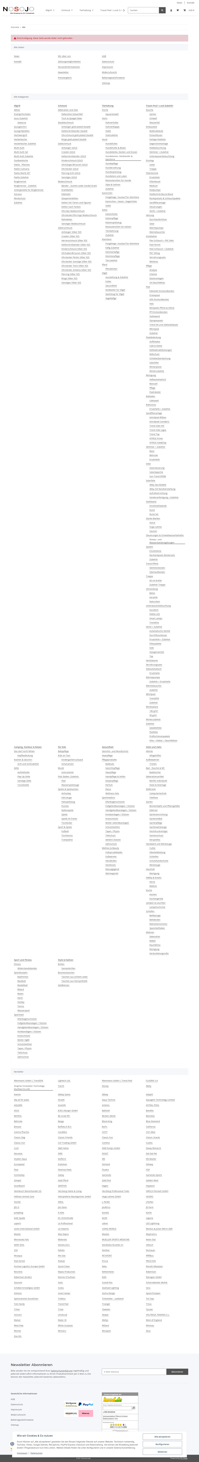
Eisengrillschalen (22, 114)
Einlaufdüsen (155, 135)
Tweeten (106, 1309)
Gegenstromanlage (158, 143)
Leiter (152, 164)
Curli (16, 1148)
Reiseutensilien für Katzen (118, 226)
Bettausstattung (108, 1418)
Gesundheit (111, 285)
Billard (20, 989)
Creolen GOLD (68, 152)
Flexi (16, 1169)
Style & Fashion (112, 184)
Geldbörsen (63, 985)
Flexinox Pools (65, 1169)
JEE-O (16, 1207)
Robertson (151, 1271)
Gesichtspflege (112, 768)
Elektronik (151, 789)
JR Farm (149, 1207)
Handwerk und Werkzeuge (159, 843)
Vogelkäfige (110, 298)
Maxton (105, 1234)
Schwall (153, 118)
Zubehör (18, 202)
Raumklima (154, 945)
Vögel (104, 273)
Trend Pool (63, 1304)
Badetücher (155, 772)
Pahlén (61, 1250)
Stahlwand (154, 316)
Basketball (22, 985)
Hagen (105, 1185)
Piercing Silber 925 (70, 274)
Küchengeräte (156, 898)
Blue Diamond (153, 1121)
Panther (106, 1250)
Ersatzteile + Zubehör (159, 409)
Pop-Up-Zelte (23, 776)
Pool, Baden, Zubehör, (68, 776)
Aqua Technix (108, 1099)
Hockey (20, 1002)
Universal (62, 1314)
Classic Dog (19, 1137)
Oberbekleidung (157, 852)
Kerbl (104, 1218)
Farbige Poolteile (157, 139)
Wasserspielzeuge (70, 784)
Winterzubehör (156, 371)
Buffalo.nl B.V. (65, 1126)
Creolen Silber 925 (70, 236)
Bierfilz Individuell (158, 780)
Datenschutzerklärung (62, 1370)
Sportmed (19, 1014)
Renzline (18, 1271)
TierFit (61, 1086)
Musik (61, 768)
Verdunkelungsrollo (159, 953)
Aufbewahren (152, 759)
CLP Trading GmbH (67, 1142)
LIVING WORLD (109, 1228)
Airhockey (66, 793)
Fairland (106, 1164)
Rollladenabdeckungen (160, 350)
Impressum (22, 1453)
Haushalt (150, 869)
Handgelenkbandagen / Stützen (120, 810)
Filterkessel (154, 181)
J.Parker (149, 1201)
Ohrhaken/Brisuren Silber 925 (76, 253)
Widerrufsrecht (109, 72)
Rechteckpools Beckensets (162, 555)
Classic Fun (107, 1137)
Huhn (104, 118)
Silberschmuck (65, 227)
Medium (153, 185)
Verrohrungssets (157, 257)
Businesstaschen (66, 972)
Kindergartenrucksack (72, 759)
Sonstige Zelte (24, 780)
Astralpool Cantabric (159, 421)
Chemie (153, 274)
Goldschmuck (64, 143)
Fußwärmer (111, 856)
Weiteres (153, 261)
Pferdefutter (111, 268)
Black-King (107, 1121)
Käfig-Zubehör (112, 247)
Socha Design (108, 1293)
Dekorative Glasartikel (72, 114)
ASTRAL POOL (152, 1105)
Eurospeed (19, 1164)
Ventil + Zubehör (157, 211)
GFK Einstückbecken (159, 299)
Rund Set (153, 514)
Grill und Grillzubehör (28, 763)
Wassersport (23, 1010)
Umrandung (152, 588)
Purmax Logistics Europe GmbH (29, 1266)
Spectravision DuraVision (26, 1298)
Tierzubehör (111, 260)
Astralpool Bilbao (157, 417)
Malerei (153, 886)
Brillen (61, 964)
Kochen (153, 894)
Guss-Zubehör (21, 118)
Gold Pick (106, 1180)
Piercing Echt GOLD (70, 173)
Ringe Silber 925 (69, 278)
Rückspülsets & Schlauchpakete (164, 198)
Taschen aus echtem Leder (74, 976)
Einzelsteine (155, 551)
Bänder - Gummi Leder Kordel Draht (79, 185)
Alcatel (61, 1099)
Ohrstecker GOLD (69, 168)
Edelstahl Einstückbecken (161, 291)
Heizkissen (110, 865)
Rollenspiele (67, 810)
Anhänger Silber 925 (71, 232)
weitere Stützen (113, 839)
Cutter (152, 848)
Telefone (153, 797)
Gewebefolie (155, 727)
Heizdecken (111, 860)
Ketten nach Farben (71, 206)
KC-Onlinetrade (65, 1218)
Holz (151, 303)
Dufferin (62, 1158)
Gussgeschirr (20, 126)
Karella (105, 1212)
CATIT (105, 1132)
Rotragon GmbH (154, 1277)
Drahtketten (67, 190)
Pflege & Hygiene (122, 1416)
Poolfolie (153, 732)
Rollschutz (154, 354)
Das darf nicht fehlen (24, 751)
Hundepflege (111, 163)
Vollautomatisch (154, 668)
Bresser (17, 1126)
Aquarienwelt (112, 114)
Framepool (154, 295)
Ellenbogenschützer (115, 801)
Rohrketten (66, 219)
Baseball (21, 981)
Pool (148, 286)
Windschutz (19, 198)
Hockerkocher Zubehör (25, 143)
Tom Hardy (19, 1304)
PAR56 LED (154, 614)
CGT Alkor (150, 1132)
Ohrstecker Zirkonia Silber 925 (76, 270)
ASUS (16, 1110)
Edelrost (153, 810)
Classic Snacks (153, 1137)
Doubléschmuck (66, 122)
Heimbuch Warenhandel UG (27, 1191)
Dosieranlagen (156, 278)
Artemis (106, 1105)
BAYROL (18, 1115)
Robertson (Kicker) (23, 1277)
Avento (17, 1094)
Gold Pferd (63, 1180)
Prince (105, 1261)
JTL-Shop (183, 1458)
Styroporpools (156, 320)
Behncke (153, 455)
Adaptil (149, 1094)
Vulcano (18, 194)
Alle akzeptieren (162, 1436)
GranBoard (19, 1185)
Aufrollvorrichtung (158, 493)
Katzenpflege (111, 218)
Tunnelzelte (23, 784)
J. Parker (106, 1201)
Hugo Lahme (155, 526)
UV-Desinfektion (157, 282)
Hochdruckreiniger (158, 831)
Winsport (106, 1330)
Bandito (150, 1110)
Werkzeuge (154, 865)
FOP (148, 1169)
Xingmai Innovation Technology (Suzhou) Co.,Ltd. (29, 1087)
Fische (105, 109)
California (150, 1126)
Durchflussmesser (158, 635)
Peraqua (18, 1255)
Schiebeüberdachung (159, 358)
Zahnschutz (111, 843)
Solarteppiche (156, 472)
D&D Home (63, 1148)
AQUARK (18, 1105)
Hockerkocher (20, 139)
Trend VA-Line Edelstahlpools (163, 324)
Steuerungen (155, 206)
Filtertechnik (152, 173)
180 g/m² (153, 711)
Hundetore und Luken (116, 176)
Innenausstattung (109, 1416)
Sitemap (106, 83)
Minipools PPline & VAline (161, 307)
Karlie (149, 1212)
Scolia (61, 1287)
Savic (60, 1282)
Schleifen (154, 856)
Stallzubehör (111, 135)
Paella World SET (22, 173)
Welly (148, 1086)
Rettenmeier (108, 1271)
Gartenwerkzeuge (158, 827)
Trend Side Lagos (157, 430)
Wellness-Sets (112, 793)
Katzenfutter (111, 214)
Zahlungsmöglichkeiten (69, 61)
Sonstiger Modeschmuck (73, 223)
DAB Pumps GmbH (111, 1148)
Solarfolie (154, 362)
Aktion (17, 109)
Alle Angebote (109, 1412)
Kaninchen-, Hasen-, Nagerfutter (121, 201)
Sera (148, 1287)
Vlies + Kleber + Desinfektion (163, 740)
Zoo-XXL (18, 1336)
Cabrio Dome (155, 345)
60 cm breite (155, 580)
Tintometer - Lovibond (113, 1298)
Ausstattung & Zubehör (116, 277)
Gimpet (17, 1180)
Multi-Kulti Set (21, 152)
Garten (152, 114)
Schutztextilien (112, 827)
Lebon (105, 1223)
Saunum (18, 1282)
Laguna (149, 1218)
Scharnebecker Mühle (156, 1282)
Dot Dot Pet (151, 1153)
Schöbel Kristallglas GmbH (27, 1287)
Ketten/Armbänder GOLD (73, 156)
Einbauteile (151, 126)
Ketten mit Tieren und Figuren (76, 202)
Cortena (106, 1142)
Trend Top (154, 434)
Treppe (152, 168)
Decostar (18, 1153)
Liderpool (154, 400)
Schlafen (150, 911)
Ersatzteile (154, 177)
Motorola (62, 1239)
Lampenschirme (157, 907)
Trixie (60, 1309)
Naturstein (154, 601)
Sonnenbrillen (68, 968)
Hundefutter (111, 143)
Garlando (106, 1175)
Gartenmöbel (155, 818)
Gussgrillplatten (22, 131)
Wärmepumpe (156, 227)
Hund (104, 139)
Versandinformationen (69, 66)
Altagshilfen (155, 755)
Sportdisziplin (21, 972)
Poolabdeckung (153, 337)
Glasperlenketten (69, 198)
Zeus (148, 1330)
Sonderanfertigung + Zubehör (164, 497)
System (149, 546)
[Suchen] (162, 10)
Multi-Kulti (19, 147)
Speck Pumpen (153, 1293)
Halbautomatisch (157, 379)
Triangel (106, 1304)
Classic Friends (65, 1137)
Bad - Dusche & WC (155, 768)
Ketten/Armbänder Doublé (74, 131)
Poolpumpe (155, 190)
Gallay (61, 1175)
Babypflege (63, 751)
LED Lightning (152, 1223)
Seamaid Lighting (110, 1287)
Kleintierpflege (112, 256)
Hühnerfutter (111, 122)
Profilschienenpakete (159, 736)
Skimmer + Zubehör (159, 152)
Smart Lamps (155, 618)
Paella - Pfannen (22, 164)
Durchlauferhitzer (158, 219)
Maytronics (151, 1234)
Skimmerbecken (157, 567)
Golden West (152, 1180)
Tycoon (149, 1309)
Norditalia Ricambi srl (112, 1244)
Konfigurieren (162, 1444)
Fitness (17, 964)
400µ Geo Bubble (157, 484)
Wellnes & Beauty (110, 848)
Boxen (20, 993)
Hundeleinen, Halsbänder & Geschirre (119, 158)
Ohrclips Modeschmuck (72, 211)
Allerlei (149, 751)
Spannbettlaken (157, 928)
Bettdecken (154, 919)
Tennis (20, 1006)
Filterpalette (155, 643)
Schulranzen (67, 763)
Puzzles (65, 806)
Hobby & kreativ (153, 877)
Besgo (61, 1121)
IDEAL (61, 1201)
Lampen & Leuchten (155, 902)
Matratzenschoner (158, 923)
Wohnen (150, 932)
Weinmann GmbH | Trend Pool (117, 1080)
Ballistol (106, 1110)
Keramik (153, 597)
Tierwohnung (111, 230)
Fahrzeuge (66, 797)
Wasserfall (154, 122)
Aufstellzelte (23, 772)
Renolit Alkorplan (154, 1266)
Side (151, 647)
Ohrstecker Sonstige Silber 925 (76, 261)
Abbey (105, 1094)
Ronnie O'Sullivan (66, 1277)
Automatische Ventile (159, 631)
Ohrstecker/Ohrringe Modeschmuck (79, 215)
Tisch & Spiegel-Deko (71, 118)
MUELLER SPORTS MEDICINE (116, 1239)
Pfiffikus (150, 1255)
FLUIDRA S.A (152, 1080)
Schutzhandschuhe (158, 860)
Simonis (18, 1293)
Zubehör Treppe (157, 584)
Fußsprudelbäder (114, 852)
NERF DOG (19, 1244)
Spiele (64, 814)
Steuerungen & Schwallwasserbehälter (165, 535)
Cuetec (149, 1142)
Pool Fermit (154, 244)
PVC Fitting (154, 253)
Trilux (149, 1304)
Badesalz (109, 763)
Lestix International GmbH (26, 1228)
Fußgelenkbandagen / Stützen (120, 806)
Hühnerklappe (112, 126)
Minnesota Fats (21, 1239)
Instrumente (67, 772)
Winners (62, 1330)
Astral (152, 522)
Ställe (108, 131)
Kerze (152, 881)
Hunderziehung (113, 167)
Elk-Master (151, 1158)
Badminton (22, 976)
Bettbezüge (155, 915)
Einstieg (150, 160)
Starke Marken (153, 518)
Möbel (152, 940)
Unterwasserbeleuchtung (161, 156)
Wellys (105, 1320)
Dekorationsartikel (155, 776)
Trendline (154, 622)
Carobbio (62, 1132)
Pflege (149, 265)
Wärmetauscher (157, 232)
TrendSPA (154, 698)
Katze (104, 209)
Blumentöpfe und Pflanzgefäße (164, 806)
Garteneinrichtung (158, 814)
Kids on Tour (64, 755)
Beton (152, 593)
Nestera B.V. (64, 1244)
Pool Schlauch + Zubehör (161, 248)
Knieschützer (111, 818)
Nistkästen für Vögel (115, 289)
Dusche (149, 109)
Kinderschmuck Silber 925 (74, 248)
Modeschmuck (65, 181)
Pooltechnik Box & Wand (161, 194)
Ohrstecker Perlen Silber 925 (75, 257)
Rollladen (150, 396)
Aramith (62, 1105)
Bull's (104, 1126)
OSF (16, 1250)
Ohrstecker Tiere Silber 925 (74, 265)
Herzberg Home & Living (70, 1191)
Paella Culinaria (21, 168)
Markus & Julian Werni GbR (159, 1228)
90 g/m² (153, 715)
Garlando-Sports (154, 1175)
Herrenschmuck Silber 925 (74, 240)
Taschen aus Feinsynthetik (74, 981)
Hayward (150, 1185)
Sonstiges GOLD (69, 177)
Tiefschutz (110, 835)
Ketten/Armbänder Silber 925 (75, 244)
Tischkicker (66, 822)
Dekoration (154, 936)
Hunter (17, 1201)
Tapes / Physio (112, 831)
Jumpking (18, 1212)
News (179, 2)
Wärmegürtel (111, 873)
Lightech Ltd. (64, 1080)
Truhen (153, 763)
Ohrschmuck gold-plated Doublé (77, 135)
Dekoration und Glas (68, 109)
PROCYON (151, 1261)
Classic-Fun (19, 1142)
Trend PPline (152, 563)
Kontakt (190, 2)
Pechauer (150, 1250)
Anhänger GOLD (69, 147)
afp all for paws (21, 1099)
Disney (105, 1086)
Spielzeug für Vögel (114, 294)
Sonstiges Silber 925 (71, 282)
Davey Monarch (153, 1148)
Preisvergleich (65, 77)
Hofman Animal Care (24, 1196)
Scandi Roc (107, 1282)
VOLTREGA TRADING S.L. (158, 1314)
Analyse (153, 270)
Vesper (105, 1314)
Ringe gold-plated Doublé (73, 139)
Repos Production (66, 1271)
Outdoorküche (21, 160)
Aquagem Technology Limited (160, 1099)
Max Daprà (63, 1234)
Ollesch (149, 1244)
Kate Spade (19, 1218)
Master (17, 1234)
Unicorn (18, 1314)
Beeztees (150, 1115)
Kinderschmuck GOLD (72, 160)
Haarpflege (107, 755)
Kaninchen (107, 193)
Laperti (17, 1223)
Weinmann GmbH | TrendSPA (28, 1080)
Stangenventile (156, 652)
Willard (105, 1325)
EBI (103, 1158)
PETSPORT (107, 1255)
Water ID (62, 1320)
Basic (152, 451)
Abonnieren (177, 1371)
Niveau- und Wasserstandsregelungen (161, 541)
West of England (154, 1320)
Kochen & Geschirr (23, 759)
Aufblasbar (154, 341)
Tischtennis (67, 835)
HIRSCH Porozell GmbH (157, 1191)
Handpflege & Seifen (115, 776)
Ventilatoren (152, 660)
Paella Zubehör (21, 177)
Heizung (150, 215)
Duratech (154, 610)
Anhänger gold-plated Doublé (75, 126)
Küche (149, 890)
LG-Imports (63, 1228)
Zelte (16, 768)
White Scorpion (65, 1325)
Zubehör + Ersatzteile (159, 681)
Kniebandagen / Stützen (117, 814)
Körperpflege (111, 780)
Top (151, 656)
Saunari (153, 531)
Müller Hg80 (23, 1040)
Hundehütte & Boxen (115, 147)
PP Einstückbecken (158, 312)
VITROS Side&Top (157, 442)
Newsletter (63, 72)
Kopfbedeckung (25, 755)
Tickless (62, 1298)
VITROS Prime (156, 438)
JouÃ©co (106, 1207)
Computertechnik (157, 793)
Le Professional (65, 1223)
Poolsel (61, 1261)
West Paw (18, 1325)
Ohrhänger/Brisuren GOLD (74, 164)
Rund (152, 510)
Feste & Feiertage (157, 784)
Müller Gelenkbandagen (117, 822)
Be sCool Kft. (64, 1115)
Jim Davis (62, 1207)
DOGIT (105, 1153)
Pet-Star (62, 1255)
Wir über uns (64, 56)
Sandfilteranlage (157, 202)
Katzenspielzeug (113, 222)
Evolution (62, 1164)
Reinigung (151, 375)
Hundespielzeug (113, 171)
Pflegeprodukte (109, 759)
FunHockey (19, 1175)
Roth (104, 1277)
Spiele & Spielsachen (68, 789)
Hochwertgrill (20, 135)
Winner (17, 1330)
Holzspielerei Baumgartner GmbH (74, 1196)
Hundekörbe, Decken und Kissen (121, 152)
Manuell (153, 383)
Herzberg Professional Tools (115, 1191)
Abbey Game (64, 1094)
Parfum (109, 784)
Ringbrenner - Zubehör (25, 185)
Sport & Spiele (65, 827)
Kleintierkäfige (112, 252)
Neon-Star (151, 1239)
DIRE (60, 1153)
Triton (17, 1309)
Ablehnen (162, 1452)
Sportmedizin (108, 797)
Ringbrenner (20, 181)
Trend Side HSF (156, 425)
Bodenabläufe (156, 131)
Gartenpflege (155, 822)
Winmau (150, 1325)
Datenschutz (36, 1453)
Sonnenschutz (156, 835)
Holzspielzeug (68, 801)
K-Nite (61, 1212)
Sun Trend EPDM (157, 476)
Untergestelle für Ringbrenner (29, 190)
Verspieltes (154, 839)
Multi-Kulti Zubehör (23, 156)
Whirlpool (154, 328)
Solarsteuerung (156, 467)
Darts (20, 997)
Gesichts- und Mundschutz (115, 751)
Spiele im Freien (69, 818)
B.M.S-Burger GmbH (68, 1110)
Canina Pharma (21, 1132)
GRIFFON (62, 1185)
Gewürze (21, 122)
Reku (104, 1266)
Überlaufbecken (157, 572)
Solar (151, 223)
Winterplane (155, 366)
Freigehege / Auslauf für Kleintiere (122, 197)
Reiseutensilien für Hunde (118, 180)
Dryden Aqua (20, 1158)
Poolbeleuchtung (157, 147)
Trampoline (67, 839)
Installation (151, 236)
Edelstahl (66, 194)
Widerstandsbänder (27, 968)
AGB (104, 56)
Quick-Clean (64, 1266)
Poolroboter (155, 392)
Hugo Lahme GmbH (111, 1196)
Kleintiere (106, 239)
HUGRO (149, 1196)
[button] (171, 10)
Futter (108, 281)
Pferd (104, 264)
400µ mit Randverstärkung (162, 489)
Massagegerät (112, 869)
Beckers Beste (109, 1115)
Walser (17, 1320)
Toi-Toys (150, 1298)
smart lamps (64, 1293)
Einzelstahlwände (158, 505)
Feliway (149, 1164)
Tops (116, 1418)
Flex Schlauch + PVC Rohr (161, 240)
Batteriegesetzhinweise (113, 77)
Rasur (108, 789)
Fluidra (105, 1169)
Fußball (65, 831)
